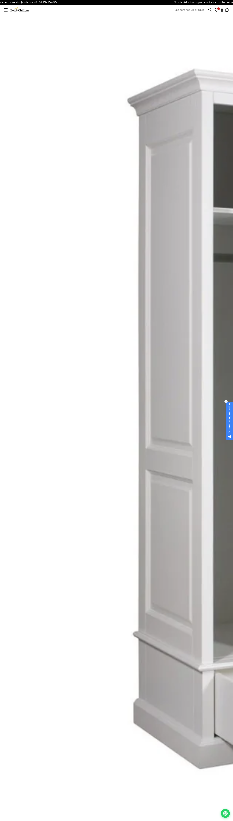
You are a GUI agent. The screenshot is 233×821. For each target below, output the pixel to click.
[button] (6, 10)
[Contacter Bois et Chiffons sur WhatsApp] (225, 813)
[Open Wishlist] (217, 10)
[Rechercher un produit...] (210, 10)
